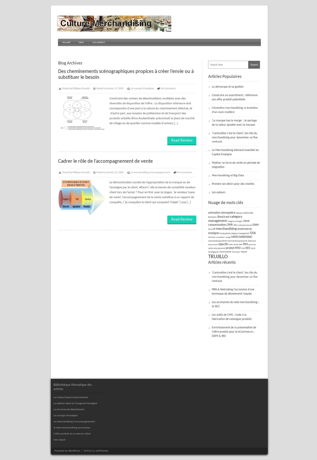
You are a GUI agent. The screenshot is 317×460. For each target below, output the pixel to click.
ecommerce (244, 229)
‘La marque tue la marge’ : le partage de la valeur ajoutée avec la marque (234, 122)
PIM (245, 244)
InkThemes (102, 451)
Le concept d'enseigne (142, 88)
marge (228, 237)
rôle (243, 248)
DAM (256, 224)
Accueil (66, 42)
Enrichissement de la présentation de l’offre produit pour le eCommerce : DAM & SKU (234, 332)
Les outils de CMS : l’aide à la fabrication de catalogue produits (232, 317)
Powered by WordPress (67, 451)
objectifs (223, 244)
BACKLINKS (248, 213)
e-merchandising (225, 229)
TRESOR (244, 252)
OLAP (236, 245)
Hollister (211, 237)
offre (231, 245)
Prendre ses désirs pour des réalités (233, 184)
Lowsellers (220, 237)
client (246, 221)
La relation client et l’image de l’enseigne (75, 403)
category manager (234, 221)
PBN (240, 245)
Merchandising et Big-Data (228, 175)
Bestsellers (212, 217)
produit (230, 248)
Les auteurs (98, 42)
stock (253, 248)
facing (222, 233)
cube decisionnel (245, 225)
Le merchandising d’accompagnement (150, 172)
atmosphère (228, 212)
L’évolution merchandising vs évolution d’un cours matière (235, 110)
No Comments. (168, 88)
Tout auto (236, 252)
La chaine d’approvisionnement (71, 397)
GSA (253, 233)
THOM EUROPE (225, 252)
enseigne (213, 233)
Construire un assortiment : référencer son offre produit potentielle (235, 97)
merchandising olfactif (217, 241)
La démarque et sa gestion (227, 86)
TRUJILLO (218, 256)
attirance (239, 213)
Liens (81, 42)
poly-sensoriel (219, 248)
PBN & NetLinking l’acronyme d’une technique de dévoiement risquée (233, 291)
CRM (235, 225)
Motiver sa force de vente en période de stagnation (236, 165)
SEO (247, 248)
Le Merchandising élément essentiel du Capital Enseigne (235, 152)
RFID (238, 248)
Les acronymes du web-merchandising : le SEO (235, 304)
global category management (237, 233)
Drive (210, 229)
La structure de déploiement (69, 409)
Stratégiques (213, 252)
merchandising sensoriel (237, 241)
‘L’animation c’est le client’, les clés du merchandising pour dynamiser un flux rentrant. (235, 137)
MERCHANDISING (241, 237)
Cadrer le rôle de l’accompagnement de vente (105, 161)
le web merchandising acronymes (72, 427)
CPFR (230, 224)
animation (214, 212)
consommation (217, 224)
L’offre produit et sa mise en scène (72, 433)
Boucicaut (223, 216)
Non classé (59, 440)
